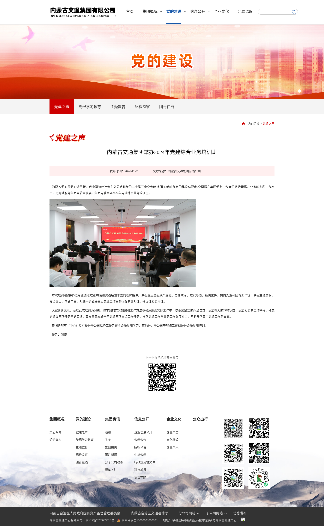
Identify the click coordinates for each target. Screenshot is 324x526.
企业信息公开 (143, 432)
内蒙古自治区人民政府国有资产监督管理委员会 (85, 513)
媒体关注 (111, 469)
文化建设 (172, 439)
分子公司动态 (114, 462)
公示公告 (140, 439)
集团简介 (56, 432)
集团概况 (150, 12)
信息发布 (240, 513)
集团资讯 (112, 419)
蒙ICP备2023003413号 (100, 520)
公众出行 (200, 419)
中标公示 (140, 454)
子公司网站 (214, 513)
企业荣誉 (172, 432)
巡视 (108, 432)
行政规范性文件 (144, 462)
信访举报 (140, 477)
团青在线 (166, 107)
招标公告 (140, 447)
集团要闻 (111, 447)
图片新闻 (111, 454)
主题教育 (117, 107)
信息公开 (197, 12)
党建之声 (61, 107)
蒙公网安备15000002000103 (140, 520)
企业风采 (172, 447)
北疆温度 (245, 12)
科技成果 (140, 469)
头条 (108, 439)
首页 (130, 12)
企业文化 (221, 12)
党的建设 (173, 12)
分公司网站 (186, 513)
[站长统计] (243, 520)
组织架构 (56, 439)
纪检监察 (142, 107)
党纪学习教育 (90, 107)
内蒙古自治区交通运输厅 (149, 513)
